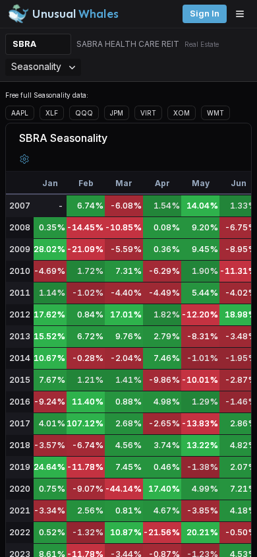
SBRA (24, 44)
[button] (24, 159)
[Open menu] (243, 14)
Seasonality (36, 66)
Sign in (204, 13)
